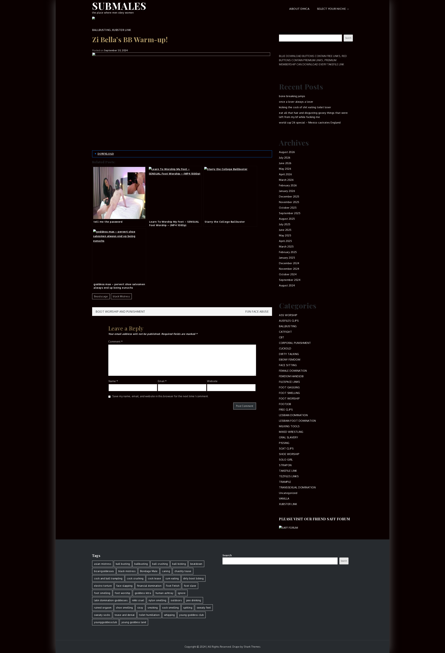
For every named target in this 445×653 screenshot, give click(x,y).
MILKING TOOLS (289, 426)
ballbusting (141, 563)
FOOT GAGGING (289, 387)
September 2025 (289, 213)
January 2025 (287, 257)
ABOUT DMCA (299, 8)
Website (212, 381)
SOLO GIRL (286, 459)
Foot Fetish (173, 585)
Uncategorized (288, 493)
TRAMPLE (285, 481)
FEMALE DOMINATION (293, 370)
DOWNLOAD (106, 153)
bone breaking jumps (292, 96)
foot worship (122, 593)
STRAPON (285, 465)
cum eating (172, 578)
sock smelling (170, 607)
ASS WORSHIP (288, 315)
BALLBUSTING (101, 29)
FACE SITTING (288, 365)
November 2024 (289, 268)
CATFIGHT (285, 331)
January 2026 (287, 191)
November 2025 (289, 202)
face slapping (124, 585)
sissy (140, 607)
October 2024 (288, 274)
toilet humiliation (149, 614)
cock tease (154, 578)
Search (283, 32)
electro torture (103, 585)
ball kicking (179, 563)
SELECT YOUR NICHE (331, 8)
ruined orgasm (103, 607)
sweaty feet (204, 607)
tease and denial (125, 614)
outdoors (176, 600)
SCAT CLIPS (286, 448)
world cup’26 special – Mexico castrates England (310, 122)
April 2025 (285, 241)
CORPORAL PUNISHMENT (295, 343)
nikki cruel (138, 600)
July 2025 (284, 224)
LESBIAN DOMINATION (293, 415)
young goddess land (134, 622)
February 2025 (288, 252)
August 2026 (287, 152)
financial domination (149, 585)
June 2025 (285, 230)
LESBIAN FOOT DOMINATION (297, 420)
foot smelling (102, 593)
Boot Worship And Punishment (120, 311)
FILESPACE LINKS (289, 381)
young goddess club (191, 614)
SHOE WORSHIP (289, 454)
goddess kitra (143, 593)
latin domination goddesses (111, 600)
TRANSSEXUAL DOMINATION (297, 487)
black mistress (121, 296)
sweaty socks (102, 614)
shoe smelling (124, 607)
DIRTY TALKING (289, 354)
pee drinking (193, 600)
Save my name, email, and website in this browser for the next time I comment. (160, 396)
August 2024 (287, 285)
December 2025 (289, 196)
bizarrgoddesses (104, 571)
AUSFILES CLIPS (289, 320)
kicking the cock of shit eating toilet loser (305, 107)
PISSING (284, 443)
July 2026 (284, 157)
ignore (182, 593)
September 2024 (289, 280)
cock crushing (135, 578)
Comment (115, 341)
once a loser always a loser (296, 101)
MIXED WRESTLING (291, 431)
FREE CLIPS (286, 409)
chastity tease (183, 571)
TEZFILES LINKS (289, 476)
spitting (187, 607)
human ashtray (164, 593)
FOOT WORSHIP (289, 398)
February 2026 (288, 185)
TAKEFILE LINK (288, 470)
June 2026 (285, 163)
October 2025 (288, 207)
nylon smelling (157, 600)
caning (166, 571)
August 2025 (287, 218)
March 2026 (286, 179)
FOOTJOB (285, 404)
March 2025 (286, 246)
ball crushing (160, 563)
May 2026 (285, 168)
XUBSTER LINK (121, 29)
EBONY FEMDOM (289, 359)
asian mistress (102, 563)
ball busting (123, 563)
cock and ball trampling (108, 578)
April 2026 (285, 174)
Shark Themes (252, 646)
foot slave (190, 585)
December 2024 (289, 263)
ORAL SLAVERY (288, 437)
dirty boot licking (193, 578)
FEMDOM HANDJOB (291, 376)
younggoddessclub (105, 622)
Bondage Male (149, 571)
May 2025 (285, 235)
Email (162, 381)
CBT (281, 337)
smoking (153, 607)
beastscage (101, 296)
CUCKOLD (285, 348)
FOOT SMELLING (289, 393)
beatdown (196, 563)
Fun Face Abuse (257, 311)
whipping (169, 614)
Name (113, 381)
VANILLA (284, 498)
